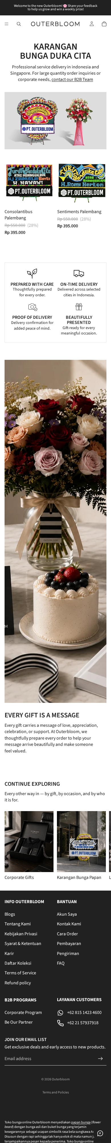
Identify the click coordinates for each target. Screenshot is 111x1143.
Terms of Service (20, 973)
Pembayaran (69, 943)
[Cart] (104, 24)
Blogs (10, 914)
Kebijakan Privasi (21, 934)
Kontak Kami (69, 924)
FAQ (61, 963)
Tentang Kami (18, 924)
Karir (9, 953)
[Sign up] (100, 1059)
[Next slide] (99, 846)
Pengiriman (68, 953)
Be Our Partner (19, 1022)
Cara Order (67, 934)
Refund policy (18, 983)
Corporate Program (23, 1012)
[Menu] (6, 23)
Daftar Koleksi (18, 963)
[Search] (19, 24)
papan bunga (81, 1122)
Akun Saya (67, 914)
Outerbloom (61, 1079)
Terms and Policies (55, 1092)
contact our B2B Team (72, 79)
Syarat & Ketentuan (23, 943)
